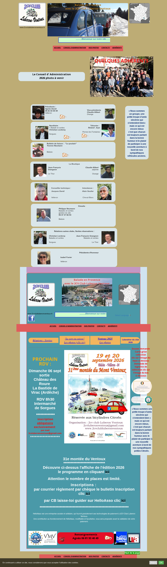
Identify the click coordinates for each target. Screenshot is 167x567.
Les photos (105, 342)
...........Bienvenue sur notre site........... (81, 39)
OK (161, 563)
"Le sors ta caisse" (74, 338)
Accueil (57, 47)
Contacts (105, 47)
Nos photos (94, 47)
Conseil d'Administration (74, 47)
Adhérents (117, 47)
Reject (153, 563)
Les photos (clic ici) (74, 342)
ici (107, 472)
